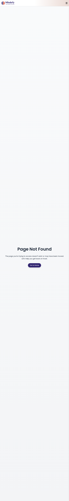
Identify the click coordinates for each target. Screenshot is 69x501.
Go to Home (34, 265)
